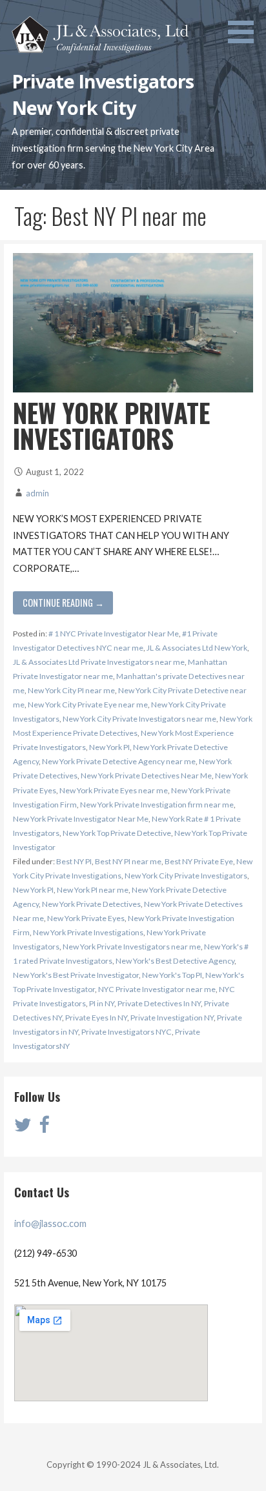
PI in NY (101, 1003)
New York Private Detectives (91, 904)
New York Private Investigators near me (132, 946)
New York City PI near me (71, 690)
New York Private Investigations (88, 932)
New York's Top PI (172, 975)
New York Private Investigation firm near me (157, 804)
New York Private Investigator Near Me (80, 819)
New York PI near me (92, 890)
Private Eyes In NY (96, 1017)
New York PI (109, 747)
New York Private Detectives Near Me (146, 775)
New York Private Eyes (86, 918)
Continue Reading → (63, 602)
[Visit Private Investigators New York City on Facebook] (44, 1127)
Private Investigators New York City (103, 93)
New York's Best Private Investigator (76, 975)
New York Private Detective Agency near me (119, 761)
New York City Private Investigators (186, 875)
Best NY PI (74, 861)
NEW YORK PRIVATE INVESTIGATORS (111, 425)
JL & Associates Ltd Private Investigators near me (99, 662)
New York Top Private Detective (117, 833)
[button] (245, 24)
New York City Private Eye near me (88, 704)
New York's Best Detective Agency (175, 961)
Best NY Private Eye (199, 861)
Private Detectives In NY (159, 1003)
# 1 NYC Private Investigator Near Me (113, 633)
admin (37, 493)
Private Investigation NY (172, 1017)
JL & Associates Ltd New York (197, 648)
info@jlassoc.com (50, 1223)
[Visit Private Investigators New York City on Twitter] (23, 1127)
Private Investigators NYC (126, 1032)
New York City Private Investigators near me (139, 719)
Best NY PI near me (128, 861)
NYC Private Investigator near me (157, 989)
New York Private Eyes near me (113, 790)
